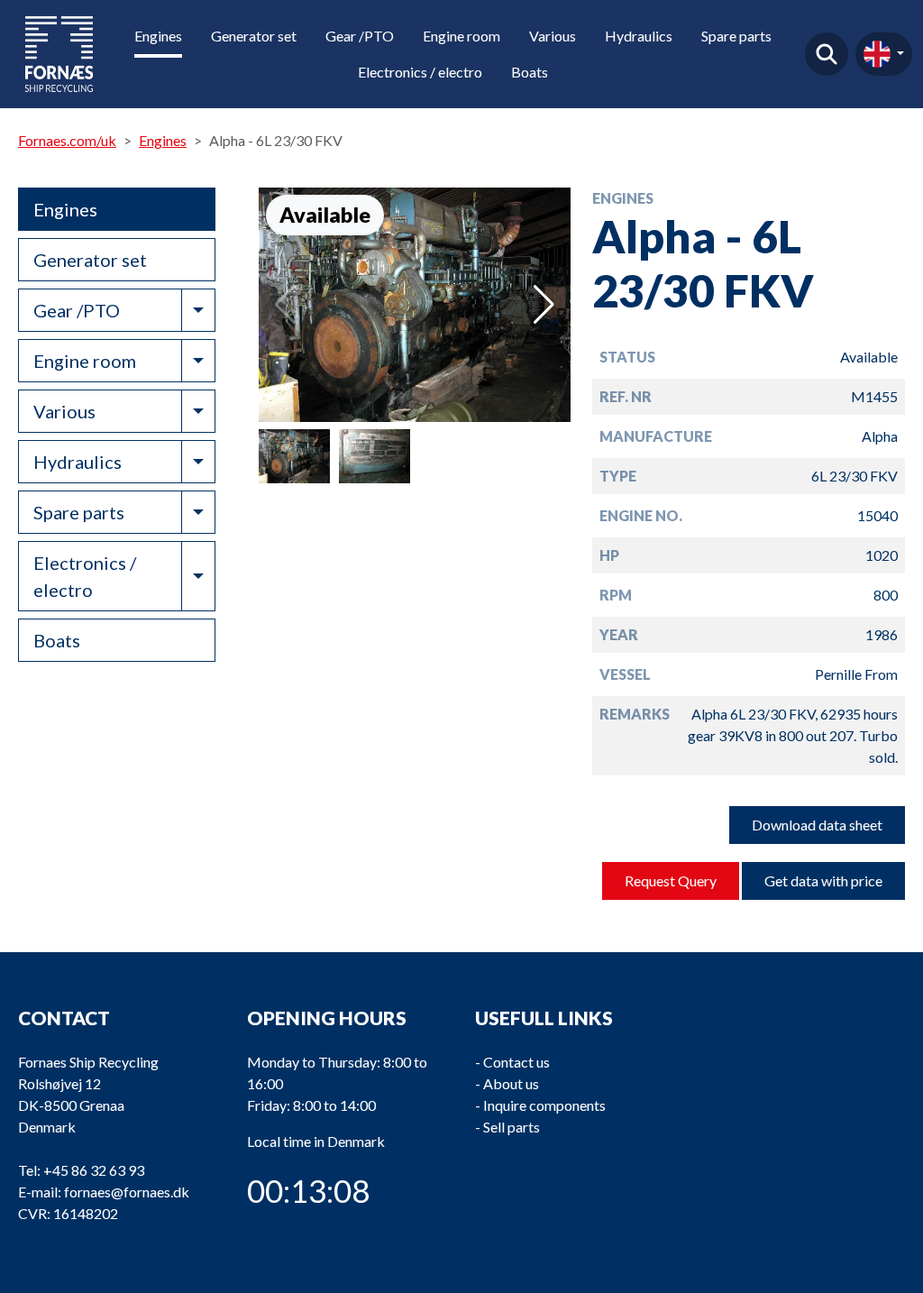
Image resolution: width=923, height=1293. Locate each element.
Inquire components (544, 1105)
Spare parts (736, 35)
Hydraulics (638, 35)
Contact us (516, 1061)
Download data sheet (817, 824)
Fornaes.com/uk (67, 140)
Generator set (254, 35)
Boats (529, 71)
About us (511, 1083)
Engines (158, 35)
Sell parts (511, 1126)
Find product (826, 54)
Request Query (671, 880)
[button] (544, 305)
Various (552, 35)
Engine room (461, 35)
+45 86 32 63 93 (93, 1169)
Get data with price (823, 880)
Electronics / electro (420, 71)
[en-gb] (883, 54)
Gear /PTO (359, 35)
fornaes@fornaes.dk (126, 1191)
